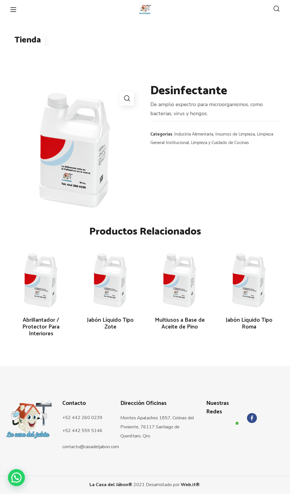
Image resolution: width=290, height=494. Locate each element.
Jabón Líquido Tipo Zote (110, 323)
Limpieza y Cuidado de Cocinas (220, 143)
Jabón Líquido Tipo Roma (249, 323)
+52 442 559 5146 (82, 431)
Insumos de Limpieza (235, 134)
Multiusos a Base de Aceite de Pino (180, 323)
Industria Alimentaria (193, 134)
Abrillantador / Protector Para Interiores (40, 327)
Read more (44, 281)
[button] (277, 9)
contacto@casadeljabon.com (90, 447)
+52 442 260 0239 (82, 417)
